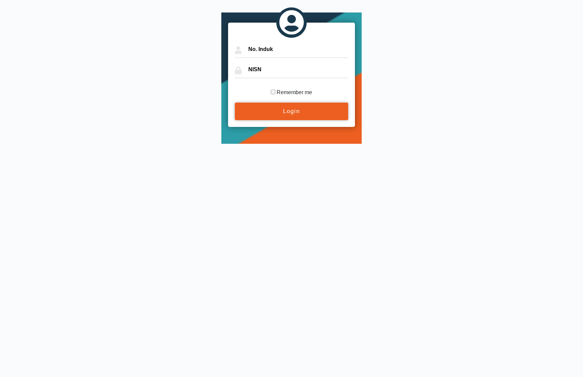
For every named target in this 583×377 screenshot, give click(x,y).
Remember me (294, 92)
